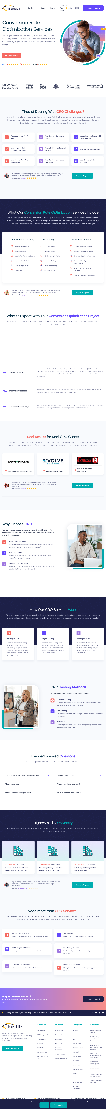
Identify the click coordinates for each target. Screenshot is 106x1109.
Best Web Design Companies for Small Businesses (96, 1047)
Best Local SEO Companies (94, 1069)
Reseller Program (60, 1054)
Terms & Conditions (78, 1069)
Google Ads (58, 1039)
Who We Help (62, 8)
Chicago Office (77, 1056)
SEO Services (41, 1030)
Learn (52, 8)
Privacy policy (58, 1105)
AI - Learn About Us (78, 1082)
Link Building (40, 1047)
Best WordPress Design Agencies (95, 1062)
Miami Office (76, 1060)
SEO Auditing (58, 1043)
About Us (75, 1030)
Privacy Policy (76, 1065)
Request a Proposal (93, 8)
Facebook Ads (59, 1034)
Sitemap (75, 1073)
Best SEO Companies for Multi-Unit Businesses (96, 1038)
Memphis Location (78, 1047)
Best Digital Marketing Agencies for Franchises (95, 1055)
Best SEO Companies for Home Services (96, 1075)
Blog (74, 1039)
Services (31, 8)
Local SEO (40, 1043)
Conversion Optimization (58, 1048)
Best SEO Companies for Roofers (96, 1081)
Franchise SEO (59, 1030)
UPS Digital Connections (76, 1087)
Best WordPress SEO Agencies (96, 1031)
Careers (75, 1034)
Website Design (41, 1039)
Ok (44, 1105)
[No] (104, 1104)
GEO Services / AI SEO (42, 1057)
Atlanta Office (76, 1052)
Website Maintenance (61, 1058)
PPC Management (42, 1034)
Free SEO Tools (77, 1043)
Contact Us (76, 1078)
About (42, 8)
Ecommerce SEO (42, 1052)
